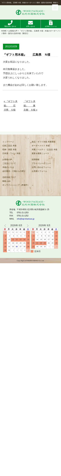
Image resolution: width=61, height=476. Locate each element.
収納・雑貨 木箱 (9, 149)
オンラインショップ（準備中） (15, 185)
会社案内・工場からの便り (13, 171)
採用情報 (35, 159)
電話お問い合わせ (10, 26)
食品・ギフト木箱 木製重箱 (43, 142)
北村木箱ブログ (9, 177)
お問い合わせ (30, 26)
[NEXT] (27, 225)
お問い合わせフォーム (41, 167)
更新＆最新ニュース (40, 153)
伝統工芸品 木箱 (9, 145)
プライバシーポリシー (41, 163)
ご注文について (9, 163)
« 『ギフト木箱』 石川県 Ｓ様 (10, 105)
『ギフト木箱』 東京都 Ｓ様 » (30, 105)
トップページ (8, 142)
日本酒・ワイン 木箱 (11, 153)
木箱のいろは (8, 167)
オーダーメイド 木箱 (41, 145)
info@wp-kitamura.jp (25, 219)
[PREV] (6, 225)
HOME (4, 31)
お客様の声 (12, 31)
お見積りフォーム (51, 26)
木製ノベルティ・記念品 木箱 (44, 149)
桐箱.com (6, 181)
